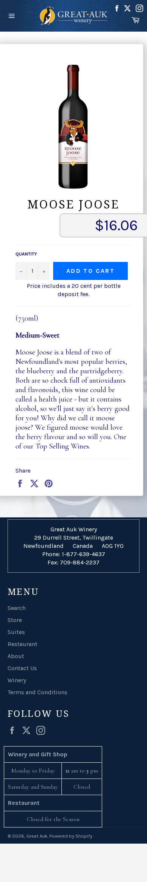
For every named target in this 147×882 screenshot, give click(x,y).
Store (15, 619)
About (16, 656)
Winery (17, 680)
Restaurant (22, 644)
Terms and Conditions (37, 692)
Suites (16, 632)
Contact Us (22, 668)
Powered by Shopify (70, 836)
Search (17, 607)
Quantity (26, 254)
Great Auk (36, 836)
